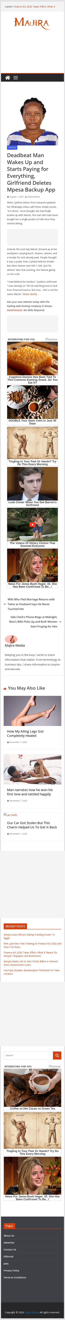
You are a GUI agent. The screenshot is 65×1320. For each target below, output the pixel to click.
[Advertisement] (32, 54)
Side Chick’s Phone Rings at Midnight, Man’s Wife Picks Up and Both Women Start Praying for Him (33, 621)
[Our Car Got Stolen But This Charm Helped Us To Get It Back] (10, 815)
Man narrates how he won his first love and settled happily (30, 792)
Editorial (8, 1256)
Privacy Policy (11, 1270)
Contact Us (10, 1249)
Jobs (6, 1263)
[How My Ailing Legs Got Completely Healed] (32, 698)
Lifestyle (12, 147)
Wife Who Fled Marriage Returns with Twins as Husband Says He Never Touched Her (31, 604)
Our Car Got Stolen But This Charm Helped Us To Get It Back (32, 825)
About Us (9, 1235)
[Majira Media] (8, 78)
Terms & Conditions (15, 1277)
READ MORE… (30, 294)
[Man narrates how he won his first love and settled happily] (32, 756)
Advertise (9, 1242)
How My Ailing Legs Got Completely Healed (25, 733)
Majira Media (34, 196)
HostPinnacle (14, 310)
